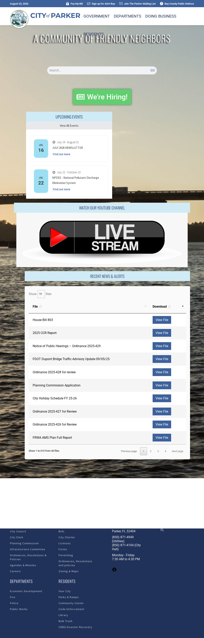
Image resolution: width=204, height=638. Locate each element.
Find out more (61, 154)
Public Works (19, 609)
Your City (65, 591)
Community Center (71, 603)
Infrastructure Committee (27, 549)
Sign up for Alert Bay (103, 3)
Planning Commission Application (56, 385)
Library (63, 615)
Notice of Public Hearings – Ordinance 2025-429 (67, 346)
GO (152, 70)
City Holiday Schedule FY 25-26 (55, 398)
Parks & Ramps (69, 597)
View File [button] (162, 320)
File (35, 306)
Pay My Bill (77, 3)
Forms (63, 549)
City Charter (67, 537)
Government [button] (96, 16)
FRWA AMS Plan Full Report (52, 437)
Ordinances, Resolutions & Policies (28, 557)
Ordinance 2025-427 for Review (55, 411)
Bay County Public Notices (179, 3)
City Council (18, 531)
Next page (177, 451)
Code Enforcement (71, 609)
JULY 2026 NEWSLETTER (67, 148)
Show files (40, 294)
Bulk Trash (66, 621)
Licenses (65, 543)
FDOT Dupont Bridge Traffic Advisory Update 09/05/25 (71, 359)
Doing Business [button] (160, 16)
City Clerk (16, 537)
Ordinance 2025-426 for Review (55, 424)
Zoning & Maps (69, 571)
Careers (15, 571)
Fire (12, 597)
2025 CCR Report (45, 333)
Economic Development (26, 591)
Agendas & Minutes (23, 565)
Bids (62, 531)
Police (14, 603)
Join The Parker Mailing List (140, 3)
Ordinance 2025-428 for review (54, 372)
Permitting (66, 555)
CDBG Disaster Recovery (75, 627)
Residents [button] (93, 34)
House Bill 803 (43, 320)
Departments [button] (127, 16)
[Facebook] (114, 571)
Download (160, 306)
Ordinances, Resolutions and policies (75, 563)
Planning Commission (24, 543)
